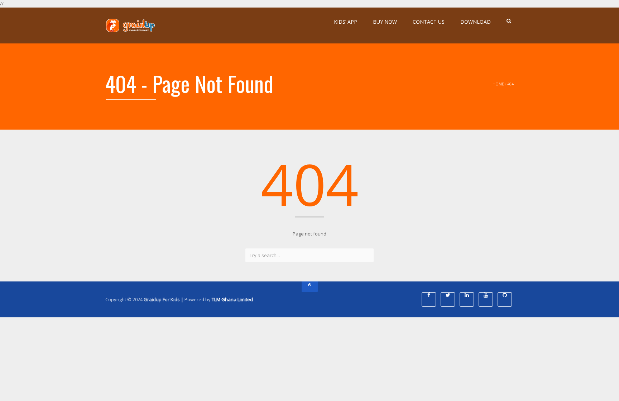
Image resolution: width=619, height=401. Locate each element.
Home (498, 84)
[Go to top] (310, 286)
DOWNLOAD (475, 21)
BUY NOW (385, 21)
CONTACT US (429, 21)
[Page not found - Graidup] (130, 25)
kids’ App (345, 21)
